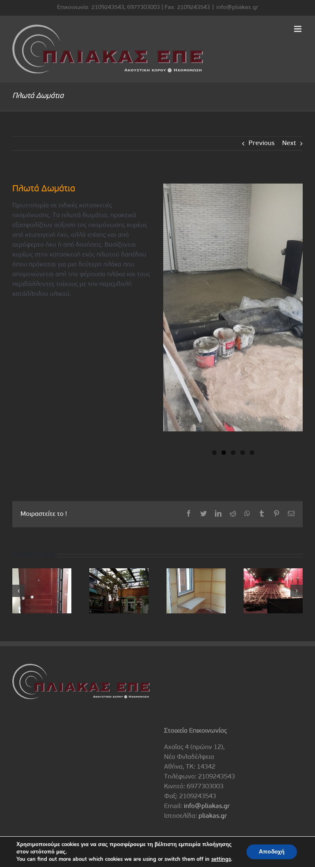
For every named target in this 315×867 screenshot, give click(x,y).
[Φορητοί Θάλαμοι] (196, 590)
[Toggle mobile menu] (298, 29)
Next (289, 143)
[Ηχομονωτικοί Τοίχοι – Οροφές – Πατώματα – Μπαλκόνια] (118, 590)
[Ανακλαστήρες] (273, 590)
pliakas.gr (213, 816)
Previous (261, 143)
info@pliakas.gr (237, 8)
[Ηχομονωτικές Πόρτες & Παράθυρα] (41, 590)
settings (221, 859)
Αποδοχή (272, 852)
